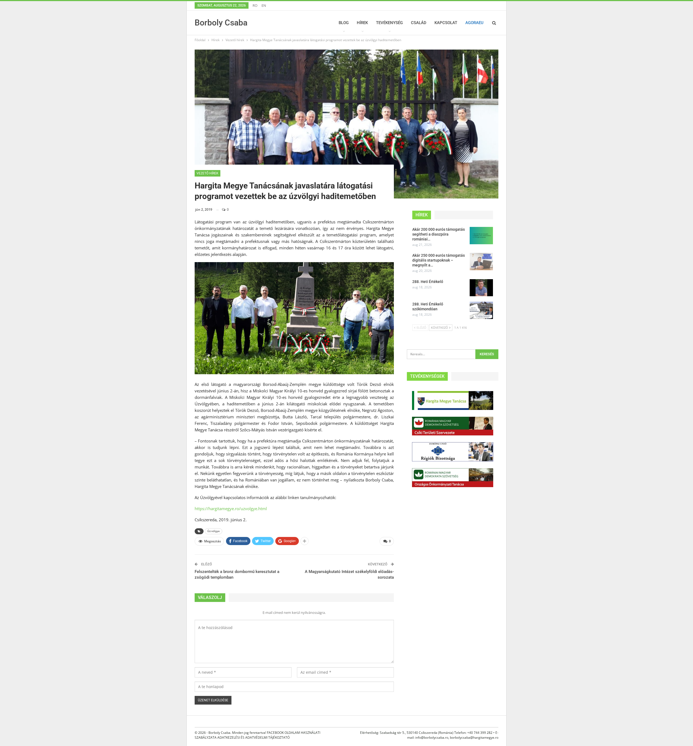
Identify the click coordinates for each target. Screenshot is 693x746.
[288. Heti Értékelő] (481, 288)
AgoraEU (474, 22)
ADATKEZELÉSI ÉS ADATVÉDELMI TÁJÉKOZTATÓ (253, 737)
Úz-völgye (213, 531)
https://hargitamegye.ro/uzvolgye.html (231, 508)
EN (263, 5)
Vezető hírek (207, 173)
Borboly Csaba (221, 22)
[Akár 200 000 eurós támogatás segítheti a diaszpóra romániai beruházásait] (481, 235)
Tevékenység (389, 22)
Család (418, 22)
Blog (344, 22)
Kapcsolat (445, 22)
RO (255, 5)
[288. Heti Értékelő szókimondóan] (481, 310)
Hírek (362, 22)
